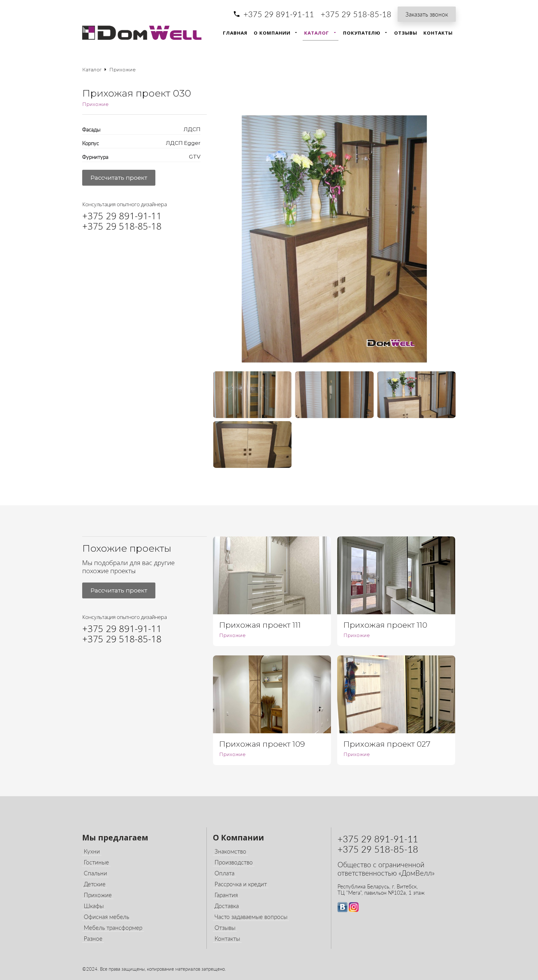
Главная (235, 33)
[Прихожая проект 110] (396, 575)
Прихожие (95, 104)
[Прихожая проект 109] (272, 694)
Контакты (438, 33)
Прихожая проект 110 (385, 625)
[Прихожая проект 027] (396, 694)
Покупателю (361, 33)
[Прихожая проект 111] (272, 575)
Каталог (316, 33)
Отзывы (405, 33)
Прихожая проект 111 (260, 625)
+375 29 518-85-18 (356, 14)
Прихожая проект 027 (386, 744)
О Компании (272, 33)
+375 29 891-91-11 (278, 14)
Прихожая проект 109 (262, 744)
